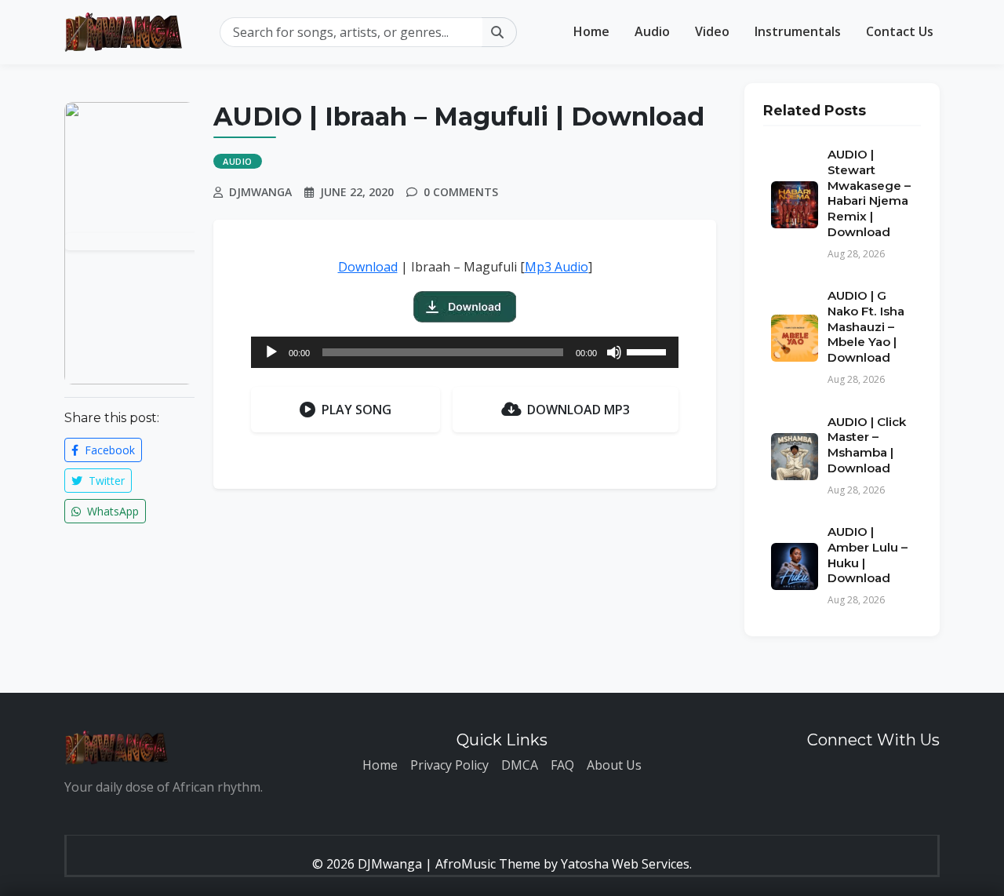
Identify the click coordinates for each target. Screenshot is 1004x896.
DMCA (519, 765)
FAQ (562, 765)
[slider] (649, 351)
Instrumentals (798, 31)
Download (368, 266)
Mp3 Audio (556, 266)
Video (712, 31)
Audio (652, 31)
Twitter (105, 480)
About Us (614, 765)
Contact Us (899, 31)
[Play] (271, 352)
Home (591, 31)
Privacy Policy (449, 765)
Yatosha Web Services (625, 863)
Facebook (108, 450)
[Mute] (614, 352)
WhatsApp (111, 511)
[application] (464, 352)
